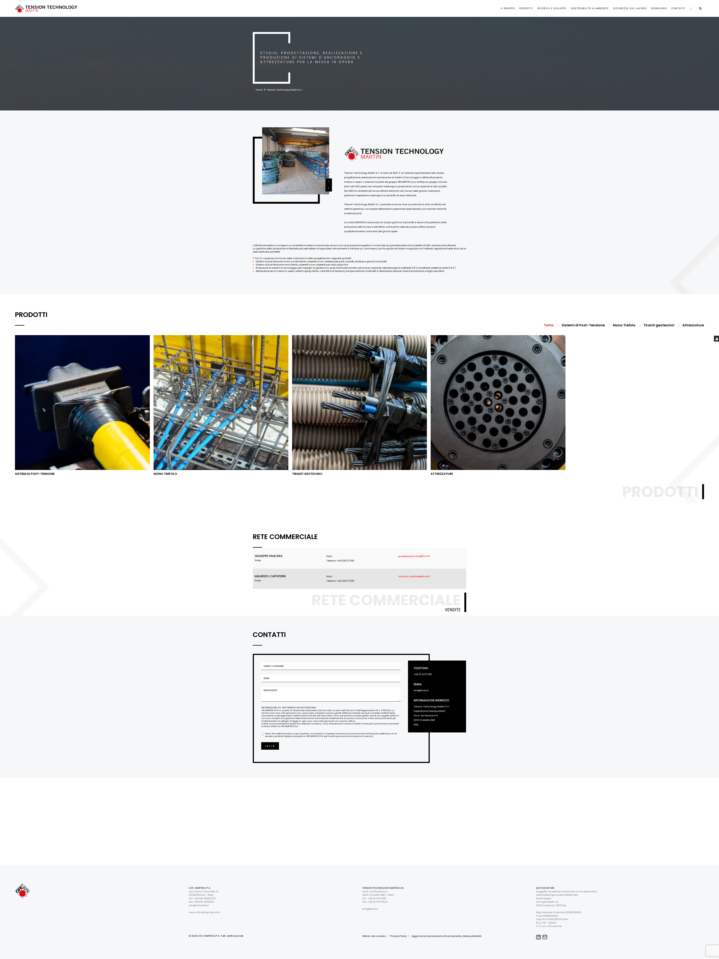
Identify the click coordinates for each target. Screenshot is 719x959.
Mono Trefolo (165, 474)
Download (659, 8)
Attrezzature (442, 474)
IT (691, 8)
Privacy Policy (398, 936)
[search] (700, 8)
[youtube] (544, 937)
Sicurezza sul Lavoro (630, 8)
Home (259, 89)
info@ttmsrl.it (421, 690)
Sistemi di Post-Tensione (34, 474)
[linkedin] (538, 937)
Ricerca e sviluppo (552, 8)
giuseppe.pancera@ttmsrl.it (414, 556)
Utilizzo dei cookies (374, 936)
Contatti (678, 8)
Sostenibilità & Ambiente (590, 8)
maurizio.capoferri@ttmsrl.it (414, 576)
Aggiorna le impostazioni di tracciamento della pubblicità (446, 936)
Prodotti (526, 8)
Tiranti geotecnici (307, 474)
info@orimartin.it (199, 905)
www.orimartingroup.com (204, 912)
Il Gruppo (508, 8)
